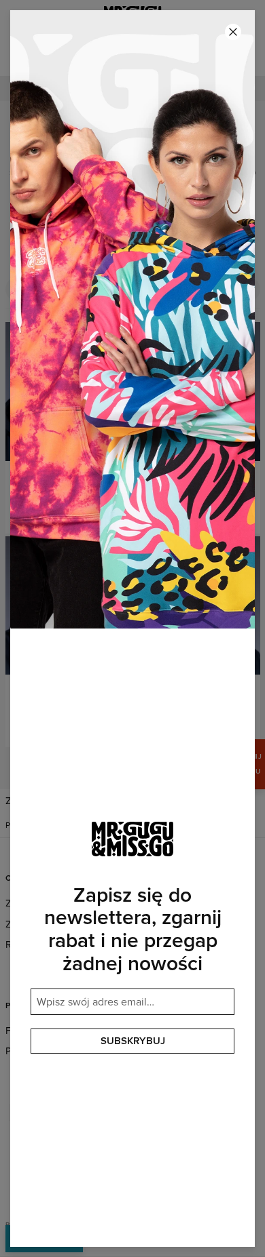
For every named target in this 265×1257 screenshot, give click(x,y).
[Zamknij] (233, 32)
